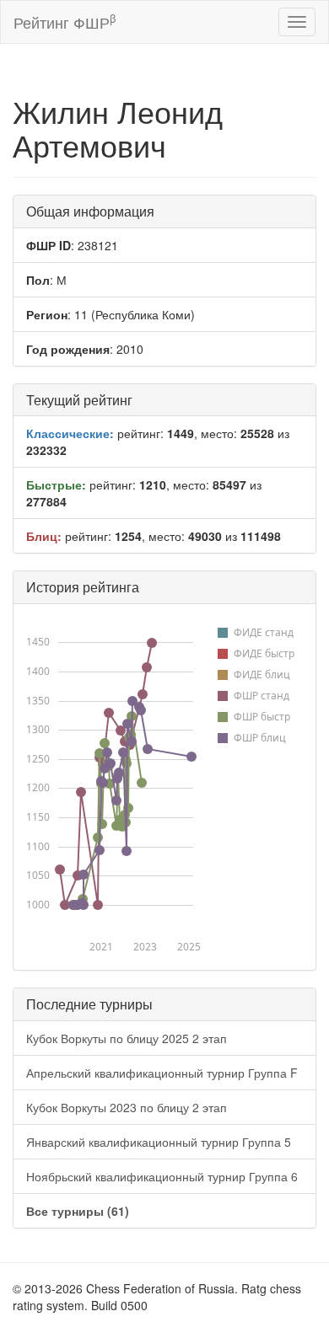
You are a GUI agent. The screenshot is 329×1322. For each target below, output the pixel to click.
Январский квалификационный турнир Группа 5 (158, 1141)
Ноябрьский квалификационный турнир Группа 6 (162, 1176)
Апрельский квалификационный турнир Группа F (162, 1072)
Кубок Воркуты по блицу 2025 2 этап (126, 1038)
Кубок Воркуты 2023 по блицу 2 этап (126, 1107)
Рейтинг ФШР (64, 21)
